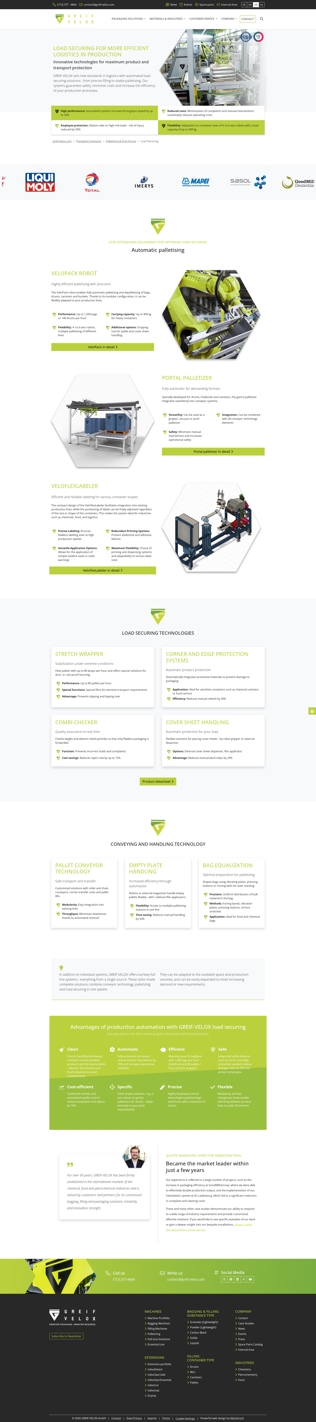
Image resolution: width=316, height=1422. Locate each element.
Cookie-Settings (185, 1418)
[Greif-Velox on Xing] (244, 1279)
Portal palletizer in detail (212, 451)
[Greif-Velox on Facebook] (230, 1279)
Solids (193, 1338)
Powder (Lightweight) (202, 1327)
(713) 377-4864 (124, 1279)
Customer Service (202, 19)
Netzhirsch (237, 1418)
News (241, 1328)
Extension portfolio (159, 1364)
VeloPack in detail (101, 347)
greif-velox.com (62, 141)
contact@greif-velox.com (186, 1279)
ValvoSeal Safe (156, 1374)
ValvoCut (153, 1385)
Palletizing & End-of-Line (121, 141)
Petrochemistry (247, 1374)
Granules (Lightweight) (203, 1322)
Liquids (194, 1343)
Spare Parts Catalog (250, 1344)
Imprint (152, 1418)
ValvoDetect (155, 1369)
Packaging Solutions (128, 19)
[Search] (262, 19)
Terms (166, 1418)
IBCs (192, 1372)
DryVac (152, 1396)
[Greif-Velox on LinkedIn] (237, 1279)
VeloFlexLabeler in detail (101, 570)
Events (241, 1334)
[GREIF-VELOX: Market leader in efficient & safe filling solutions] (74, 19)
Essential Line (155, 1344)
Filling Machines (157, 1328)
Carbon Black (197, 1332)
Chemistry (244, 1369)
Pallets (193, 1382)
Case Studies (245, 1323)
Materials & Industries (166, 19)
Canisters (195, 1377)
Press (241, 1339)
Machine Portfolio (158, 1318)
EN (250, 4)
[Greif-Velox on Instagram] (224, 1279)
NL (261, 4)
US (255, 4)
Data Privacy (134, 1418)
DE (244, 4)
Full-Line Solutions (158, 1339)
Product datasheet (157, 781)
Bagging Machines (158, 1323)
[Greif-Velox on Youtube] (250, 1279)
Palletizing (153, 1334)
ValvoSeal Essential (159, 1380)
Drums (194, 1367)
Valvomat (153, 1390)
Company (228, 19)
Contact (247, 19)
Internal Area (245, 1349)
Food (240, 1380)
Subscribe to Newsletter (66, 1336)
